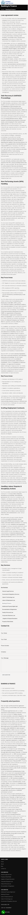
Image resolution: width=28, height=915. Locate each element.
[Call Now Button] (3, 912)
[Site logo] (7, 2)
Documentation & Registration (7, 886)
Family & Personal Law (6, 883)
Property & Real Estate (6, 876)
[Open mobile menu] (26, 2)
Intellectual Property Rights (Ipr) (8, 892)
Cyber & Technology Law (6, 898)
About (2, 864)
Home (2, 861)
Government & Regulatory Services (9, 901)
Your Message (4, 658)
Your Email (4, 639)
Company (3, 652)
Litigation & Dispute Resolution (7, 879)
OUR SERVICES (4, 872)
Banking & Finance (5, 894)
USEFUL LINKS (4, 859)
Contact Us (3, 868)
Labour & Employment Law (7, 896)
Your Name (4, 633)
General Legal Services (6, 874)
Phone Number (5, 645)
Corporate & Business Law (7, 881)
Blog (2, 866)
